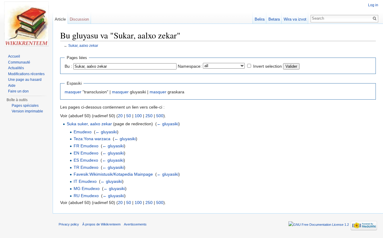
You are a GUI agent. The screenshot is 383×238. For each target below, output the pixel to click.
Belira (260, 19)
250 (149, 115)
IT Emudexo (85, 181)
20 (120, 115)
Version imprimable (27, 111)
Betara (274, 19)
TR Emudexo (86, 167)
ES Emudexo (86, 160)
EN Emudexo (86, 153)
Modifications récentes (26, 74)
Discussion (79, 19)
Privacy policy (69, 224)
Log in (373, 5)
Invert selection (267, 66)
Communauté (19, 62)
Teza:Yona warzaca (92, 138)
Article (60, 19)
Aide (12, 86)
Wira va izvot (295, 19)
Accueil (14, 56)
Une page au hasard (25, 80)
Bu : (68, 66)
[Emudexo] (26, 24)
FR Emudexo (86, 145)
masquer (73, 91)
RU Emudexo (86, 195)
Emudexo (83, 131)
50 (128, 115)
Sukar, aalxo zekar (83, 45)
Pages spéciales (25, 105)
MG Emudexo (87, 188)
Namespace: (190, 66)
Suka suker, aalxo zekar (89, 123)
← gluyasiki (167, 123)
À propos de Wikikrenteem (101, 224)
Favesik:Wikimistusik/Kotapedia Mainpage (113, 174)
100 (138, 115)
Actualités (16, 68)
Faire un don (18, 91)
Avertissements (135, 224)
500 (159, 115)
